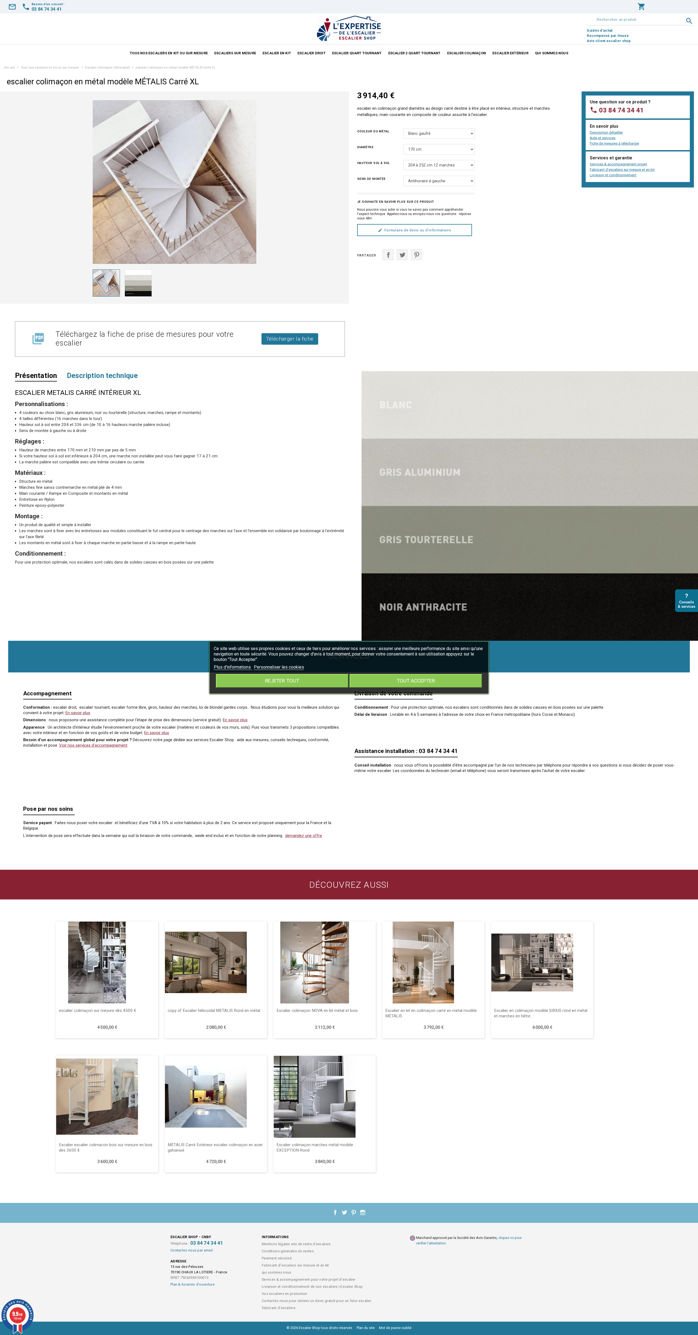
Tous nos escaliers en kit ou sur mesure (169, 53)
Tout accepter (416, 681)
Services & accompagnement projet (618, 164)
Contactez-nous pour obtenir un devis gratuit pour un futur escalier (316, 1301)
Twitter (344, 1212)
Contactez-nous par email (191, 1250)
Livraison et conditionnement (613, 175)
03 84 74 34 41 (617, 110)
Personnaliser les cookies (279, 667)
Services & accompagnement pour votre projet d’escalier (308, 1279)
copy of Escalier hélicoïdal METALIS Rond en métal (214, 1010)
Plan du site (366, 1328)
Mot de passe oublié (395, 1328)
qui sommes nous (551, 53)
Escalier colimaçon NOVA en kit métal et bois (317, 1010)
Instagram (362, 1212)
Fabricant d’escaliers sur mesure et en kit (622, 170)
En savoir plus (77, 712)
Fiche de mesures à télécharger (614, 143)
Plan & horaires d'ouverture (192, 1284)
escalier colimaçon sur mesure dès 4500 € (97, 1010)
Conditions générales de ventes (288, 1251)
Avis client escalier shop (609, 41)
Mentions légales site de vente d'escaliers (296, 1244)
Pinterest (416, 254)
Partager (388, 254)
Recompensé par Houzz (608, 36)
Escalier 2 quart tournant (414, 53)
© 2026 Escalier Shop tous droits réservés (320, 1328)
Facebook (335, 1212)
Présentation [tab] (36, 375)
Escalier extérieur (510, 53)
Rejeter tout (282, 681)
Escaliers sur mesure (235, 53)
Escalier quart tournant (357, 53)
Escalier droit (311, 53)
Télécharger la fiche (290, 339)
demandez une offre (303, 835)
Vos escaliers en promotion (284, 1294)
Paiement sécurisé (277, 1258)
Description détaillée (606, 132)
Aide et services (602, 138)
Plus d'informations (233, 667)
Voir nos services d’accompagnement (93, 745)
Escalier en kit (277, 53)
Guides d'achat (599, 30)
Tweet (402, 254)
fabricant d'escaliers (279, 1308)
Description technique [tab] (102, 375)
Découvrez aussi (349, 885)
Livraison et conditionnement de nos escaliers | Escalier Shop (312, 1287)
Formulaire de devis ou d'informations (417, 230)
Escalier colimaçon (466, 53)
